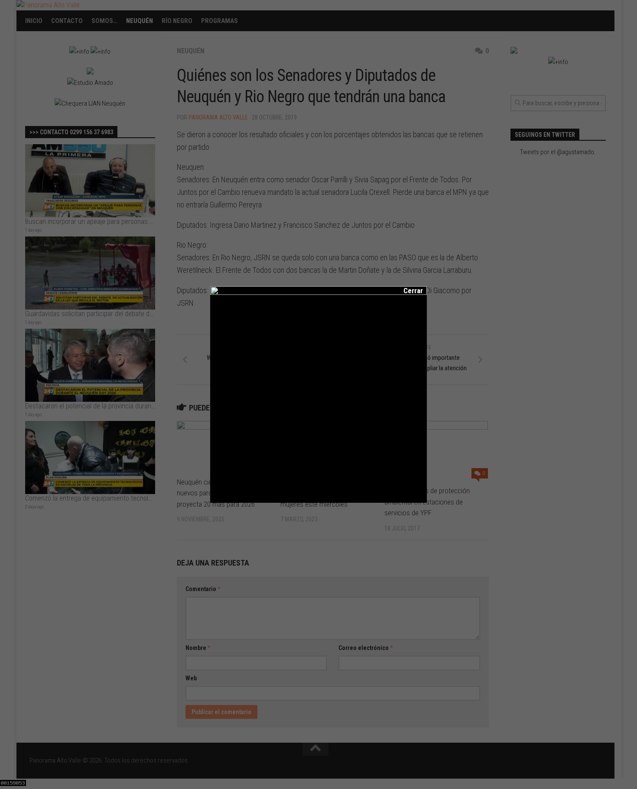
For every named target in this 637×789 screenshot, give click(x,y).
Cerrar (407, 290)
